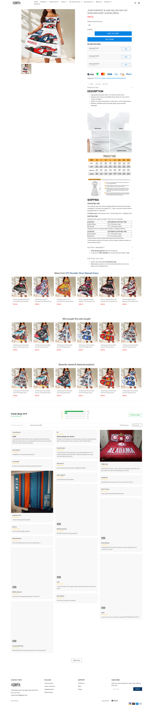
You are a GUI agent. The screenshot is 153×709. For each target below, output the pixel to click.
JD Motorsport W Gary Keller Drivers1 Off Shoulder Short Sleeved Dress (21, 346)
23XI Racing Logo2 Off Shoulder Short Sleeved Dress (43, 300)
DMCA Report (105, 701)
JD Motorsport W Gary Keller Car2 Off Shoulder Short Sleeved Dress (43, 346)
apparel (104, 78)
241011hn (98, 78)
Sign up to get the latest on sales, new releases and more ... (126, 684)
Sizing (80, 689)
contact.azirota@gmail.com (19, 695)
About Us (99, 2)
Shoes (63, 2)
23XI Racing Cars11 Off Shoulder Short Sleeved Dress (65, 300)
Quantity (89, 29)
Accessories (88, 2)
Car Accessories (74, 2)
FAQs (79, 686)
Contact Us (107, 2)
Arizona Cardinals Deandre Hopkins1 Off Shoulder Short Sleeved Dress (87, 301)
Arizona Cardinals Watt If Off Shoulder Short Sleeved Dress (109, 300)
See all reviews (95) (16, 416)
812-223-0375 (15, 693)
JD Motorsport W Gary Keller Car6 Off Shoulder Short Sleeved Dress (86, 346)
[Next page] (143, 292)
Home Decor (53, 2)
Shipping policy (49, 689)
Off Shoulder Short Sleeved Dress (82, 273)
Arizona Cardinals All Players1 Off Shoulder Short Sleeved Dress (21, 301)
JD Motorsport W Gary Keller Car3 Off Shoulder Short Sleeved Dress (64, 346)
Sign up (137, 689)
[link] (6, 702)
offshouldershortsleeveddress (116, 78)
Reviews (37, 4)
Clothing (43, 2)
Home (36, 2)
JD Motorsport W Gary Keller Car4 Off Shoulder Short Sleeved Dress (130, 346)
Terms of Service (49, 686)
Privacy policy (48, 683)
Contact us (81, 683)
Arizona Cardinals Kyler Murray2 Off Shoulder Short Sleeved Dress (130, 301)
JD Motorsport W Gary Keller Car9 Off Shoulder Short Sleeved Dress (108, 346)
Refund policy (48, 692)
